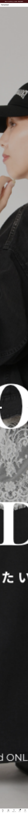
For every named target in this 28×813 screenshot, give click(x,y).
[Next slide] (27, 408)
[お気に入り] (14, 811)
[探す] (3, 811)
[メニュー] (25, 811)
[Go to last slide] (1, 408)
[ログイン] (8, 811)
